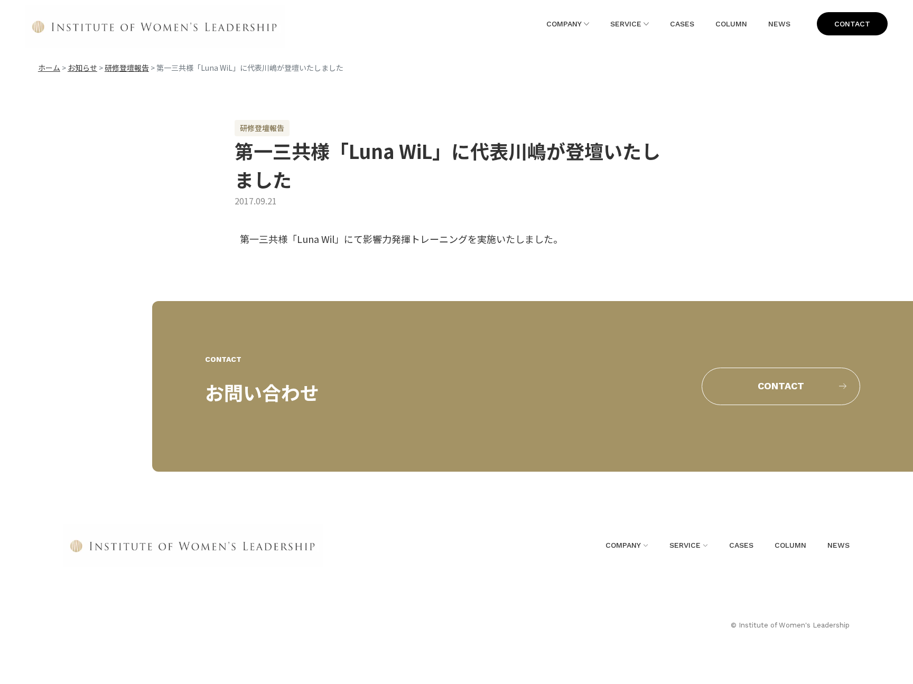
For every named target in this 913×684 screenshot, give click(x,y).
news (779, 24)
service (625, 24)
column (731, 24)
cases (682, 24)
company (564, 24)
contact (852, 24)
